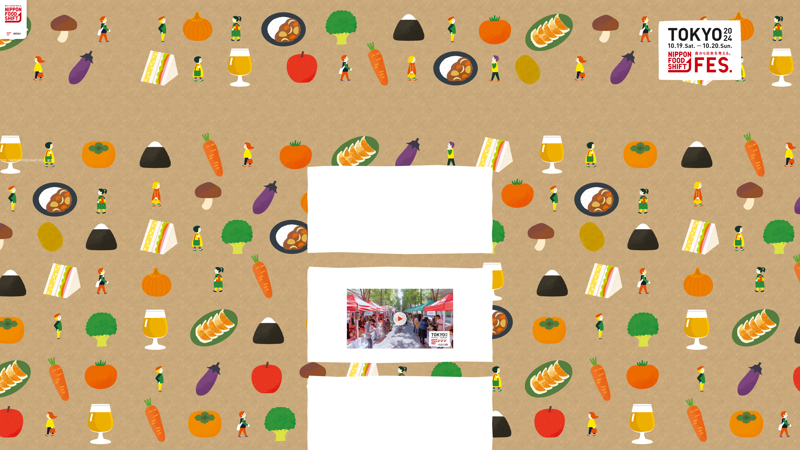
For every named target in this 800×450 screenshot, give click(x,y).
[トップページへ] (13, 14)
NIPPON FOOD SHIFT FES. (27, 160)
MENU (17, 33)
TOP (4, 160)
